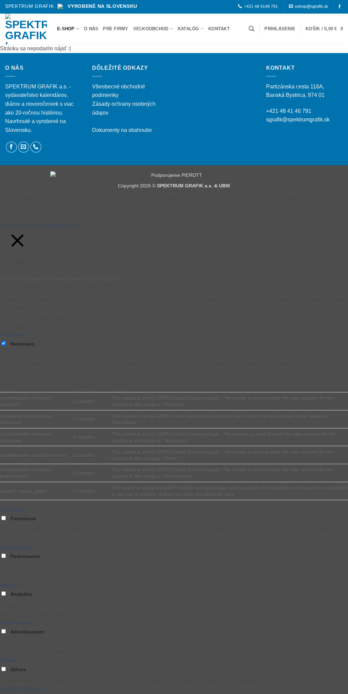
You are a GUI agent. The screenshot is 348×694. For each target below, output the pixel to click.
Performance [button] (15, 548)
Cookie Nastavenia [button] (23, 225)
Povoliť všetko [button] (65, 225)
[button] (251, 28)
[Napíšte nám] (23, 147)
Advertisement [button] (17, 623)
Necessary (23, 343)
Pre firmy (115, 28)
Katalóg (188, 28)
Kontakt (219, 28)
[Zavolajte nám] (35, 147)
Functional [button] (12, 510)
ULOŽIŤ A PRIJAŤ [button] (22, 689)
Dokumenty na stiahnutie (122, 130)
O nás (91, 28)
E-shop (66, 28)
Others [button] (8, 660)
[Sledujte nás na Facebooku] (339, 6)
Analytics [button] (11, 585)
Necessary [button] (13, 335)
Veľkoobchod (151, 28)
